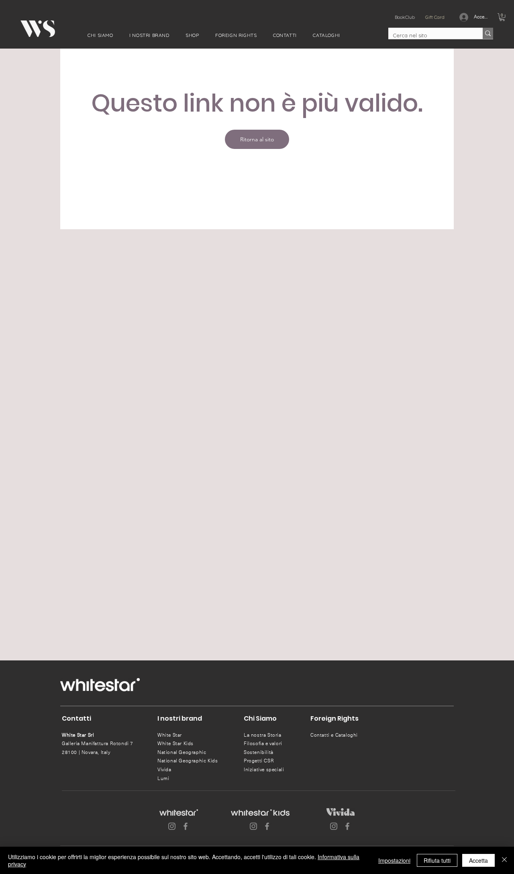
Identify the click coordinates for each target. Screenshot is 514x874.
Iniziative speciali (264, 769)
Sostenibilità (258, 752)
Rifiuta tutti (437, 860)
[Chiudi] (504, 860)
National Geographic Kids (187, 761)
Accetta (478, 860)
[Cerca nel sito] (488, 33)
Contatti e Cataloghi (334, 735)
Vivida (164, 769)
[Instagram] (172, 826)
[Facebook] (185, 826)
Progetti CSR (259, 761)
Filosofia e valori (263, 743)
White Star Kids (175, 743)
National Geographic (181, 752)
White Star (169, 735)
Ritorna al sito (257, 139)
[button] (100, 35)
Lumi (163, 778)
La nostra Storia (262, 735)
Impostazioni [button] (394, 860)
